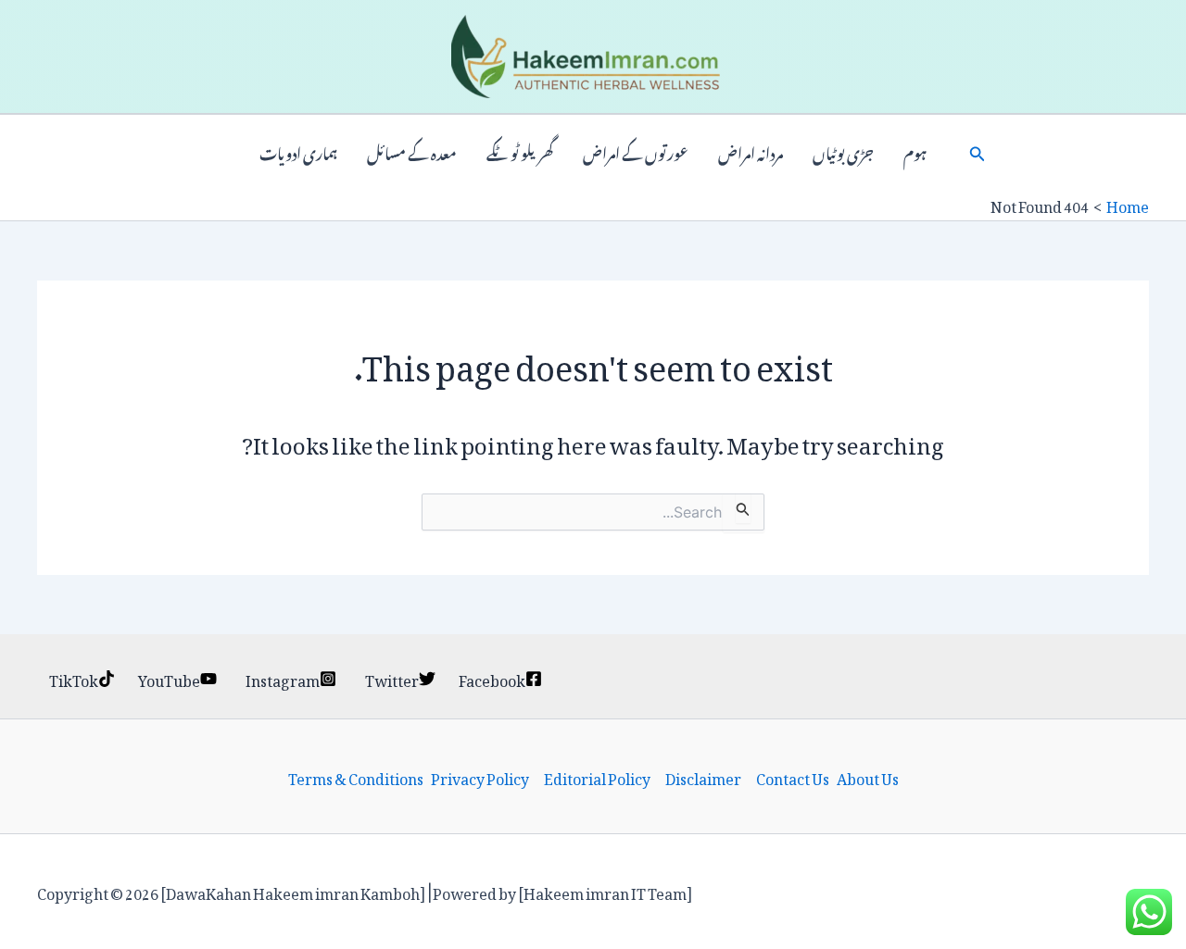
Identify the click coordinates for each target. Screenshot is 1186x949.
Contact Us (792, 777)
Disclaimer (703, 777)
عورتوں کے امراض (635, 152)
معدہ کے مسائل (412, 152)
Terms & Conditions (355, 777)
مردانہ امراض (750, 152)
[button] (977, 151)
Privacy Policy (480, 777)
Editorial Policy (597, 777)
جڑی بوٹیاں (843, 152)
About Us (868, 777)
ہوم (915, 152)
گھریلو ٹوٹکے (519, 152)
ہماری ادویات (298, 152)
